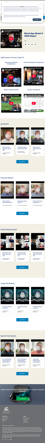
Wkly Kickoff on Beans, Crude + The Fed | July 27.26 (37, 254)
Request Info (4, 419)
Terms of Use (25, 422)
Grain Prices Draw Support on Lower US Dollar (6, 149)
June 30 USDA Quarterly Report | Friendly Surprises (36, 361)
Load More (22, 161)
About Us (4, 420)
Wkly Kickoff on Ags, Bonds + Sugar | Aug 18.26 (6, 254)
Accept (37, 19)
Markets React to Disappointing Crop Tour (37, 149)
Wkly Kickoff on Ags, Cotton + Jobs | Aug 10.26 (22, 254)
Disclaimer (25, 420)
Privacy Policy (25, 419)
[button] (25, 44)
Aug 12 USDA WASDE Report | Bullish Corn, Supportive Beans (6, 361)
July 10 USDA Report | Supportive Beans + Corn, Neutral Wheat (22, 361)
